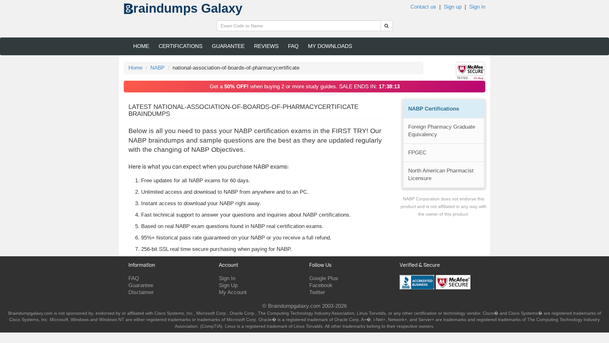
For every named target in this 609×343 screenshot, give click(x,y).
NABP (157, 68)
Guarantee (228, 46)
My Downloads (330, 46)
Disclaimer (141, 292)
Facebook (320, 285)
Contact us (423, 7)
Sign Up (228, 285)
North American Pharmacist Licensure (441, 174)
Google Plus (323, 278)
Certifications (180, 46)
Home (141, 46)
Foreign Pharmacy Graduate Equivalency (441, 131)
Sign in (477, 7)
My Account (233, 292)
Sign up (453, 7)
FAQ (293, 46)
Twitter (317, 292)
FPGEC (417, 153)
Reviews (266, 46)
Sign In (227, 278)
